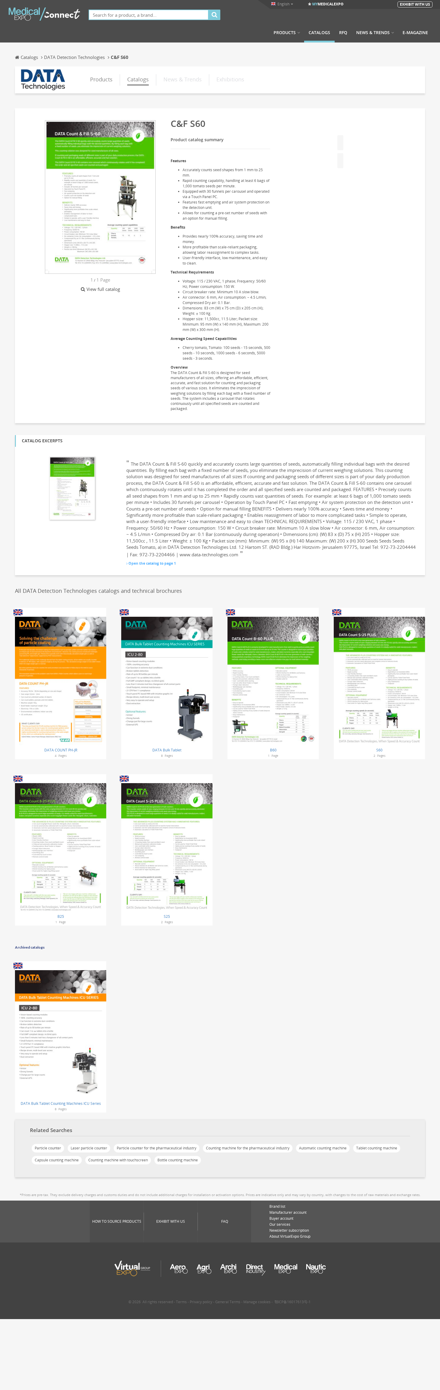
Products (285, 32)
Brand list (277, 1206)
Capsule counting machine (57, 1160)
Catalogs (319, 32)
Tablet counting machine (376, 1148)
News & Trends (373, 32)
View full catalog (103, 289)
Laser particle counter (89, 1148)
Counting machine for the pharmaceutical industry (247, 1148)
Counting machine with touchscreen (118, 1160)
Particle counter (48, 1148)
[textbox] (149, 15)
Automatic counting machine (323, 1148)
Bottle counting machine (177, 1160)
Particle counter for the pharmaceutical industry (156, 1148)
